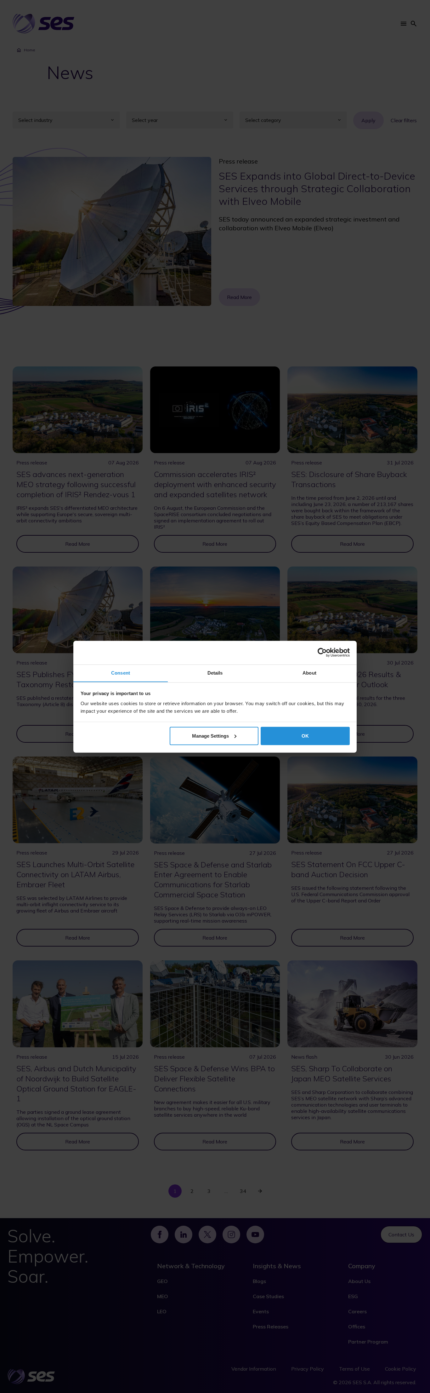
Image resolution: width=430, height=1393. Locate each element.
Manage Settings (210, 735)
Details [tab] (215, 672)
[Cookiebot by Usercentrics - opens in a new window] (322, 652)
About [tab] (309, 672)
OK (305, 735)
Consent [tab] (120, 672)
